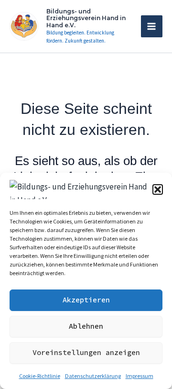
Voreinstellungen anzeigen (86, 352)
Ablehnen (86, 326)
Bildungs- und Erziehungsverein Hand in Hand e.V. (86, 18)
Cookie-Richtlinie (39, 375)
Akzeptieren (86, 299)
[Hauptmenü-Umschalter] (152, 26)
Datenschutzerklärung (93, 375)
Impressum (139, 375)
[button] (157, 189)
